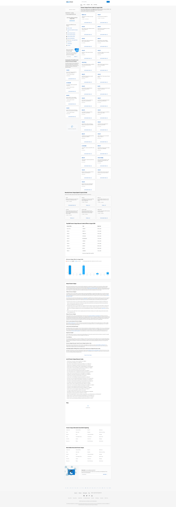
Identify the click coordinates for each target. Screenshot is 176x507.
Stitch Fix (67, 458)
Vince (76, 434)
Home (81, 4)
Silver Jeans (77, 432)
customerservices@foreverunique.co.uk (72, 31)
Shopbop (100, 458)
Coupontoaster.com (84, 501)
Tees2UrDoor (90, 436)
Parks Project (101, 441)
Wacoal (67, 434)
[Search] (108, 2)
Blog (91, 4)
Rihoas (77, 441)
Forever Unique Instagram (71, 34)
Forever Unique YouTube (71, 36)
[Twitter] (86, 495)
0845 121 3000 (69, 28)
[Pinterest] (89, 495)
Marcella (89, 432)
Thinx (67, 436)
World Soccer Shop (102, 432)
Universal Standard (90, 434)
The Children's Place (79, 436)
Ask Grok (69, 45)
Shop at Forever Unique (88, 355)
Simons (77, 458)
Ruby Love (67, 441)
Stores (84, 4)
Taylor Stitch (101, 436)
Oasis (67, 432)
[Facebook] (84, 495)
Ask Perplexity (70, 43)
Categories (88, 4)
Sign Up (75, 56)
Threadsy (100, 434)
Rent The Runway (90, 441)
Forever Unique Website (71, 38)
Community (95, 4)
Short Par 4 (89, 458)
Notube (96, 501)
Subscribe (104, 474)
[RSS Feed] (92, 495)
